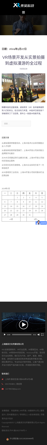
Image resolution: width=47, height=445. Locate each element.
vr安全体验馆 (33, 414)
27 (5, 215)
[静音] (39, 334)
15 (17, 206)
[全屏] (42, 334)
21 (11, 210)
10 (30, 202)
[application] (23, 324)
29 (17, 215)
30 (23, 215)
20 (5, 210)
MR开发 (23, 410)
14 (11, 206)
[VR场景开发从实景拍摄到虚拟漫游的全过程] (23, 88)
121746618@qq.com (13, 389)
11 (36, 202)
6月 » (36, 219)
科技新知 (14, 410)
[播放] (5, 334)
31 (30, 215)
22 (17, 210)
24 (30, 210)
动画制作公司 (33, 410)
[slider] (21, 334)
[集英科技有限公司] (23, 5)
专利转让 (23, 414)
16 (23, 206)
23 (23, 210)
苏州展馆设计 (12, 414)
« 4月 (11, 219)
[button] (23, 324)
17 (30, 206)
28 (11, 215)
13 (5, 206)
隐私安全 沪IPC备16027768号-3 (14, 430)
